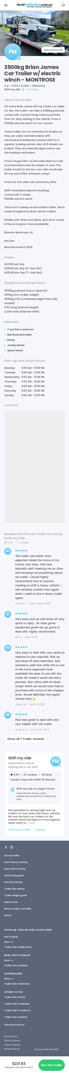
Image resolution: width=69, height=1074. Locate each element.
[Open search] (63, 5)
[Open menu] (6, 5)
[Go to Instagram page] (11, 847)
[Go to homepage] (34, 5)
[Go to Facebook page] (6, 847)
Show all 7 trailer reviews (25, 739)
